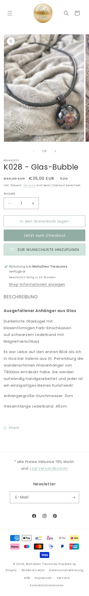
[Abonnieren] (73, 497)
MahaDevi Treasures (42, 564)
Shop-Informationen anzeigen (37, 284)
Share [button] (14, 427)
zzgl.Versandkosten (48, 468)
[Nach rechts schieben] (55, 151)
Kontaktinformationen (47, 585)
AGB (27, 578)
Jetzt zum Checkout (44, 235)
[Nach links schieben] (33, 151)
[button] (9, 13)
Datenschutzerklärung (66, 570)
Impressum (43, 578)
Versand (29, 185)
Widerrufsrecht (33, 570)
